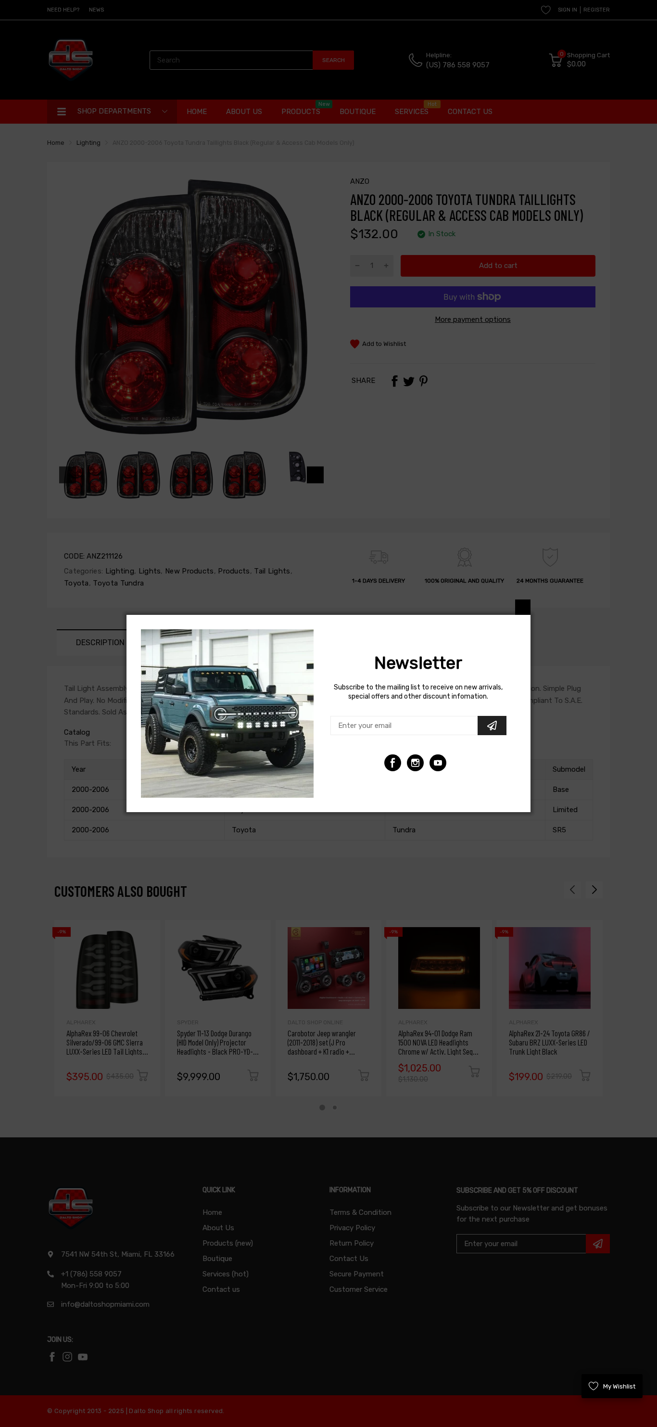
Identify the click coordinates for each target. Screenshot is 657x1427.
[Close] (523, 607)
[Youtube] (415, 762)
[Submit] (492, 725)
